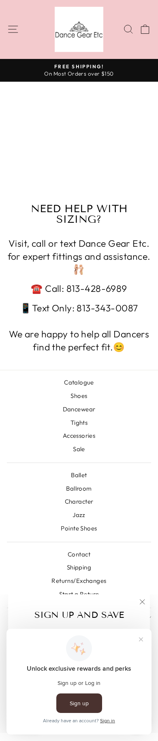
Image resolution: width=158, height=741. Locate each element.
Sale (79, 449)
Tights (79, 422)
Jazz (79, 515)
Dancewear (79, 409)
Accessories (79, 435)
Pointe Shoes (79, 528)
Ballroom (79, 488)
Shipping (79, 567)
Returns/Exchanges (78, 581)
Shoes (78, 396)
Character (79, 501)
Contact (79, 554)
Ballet (79, 475)
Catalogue (79, 382)
